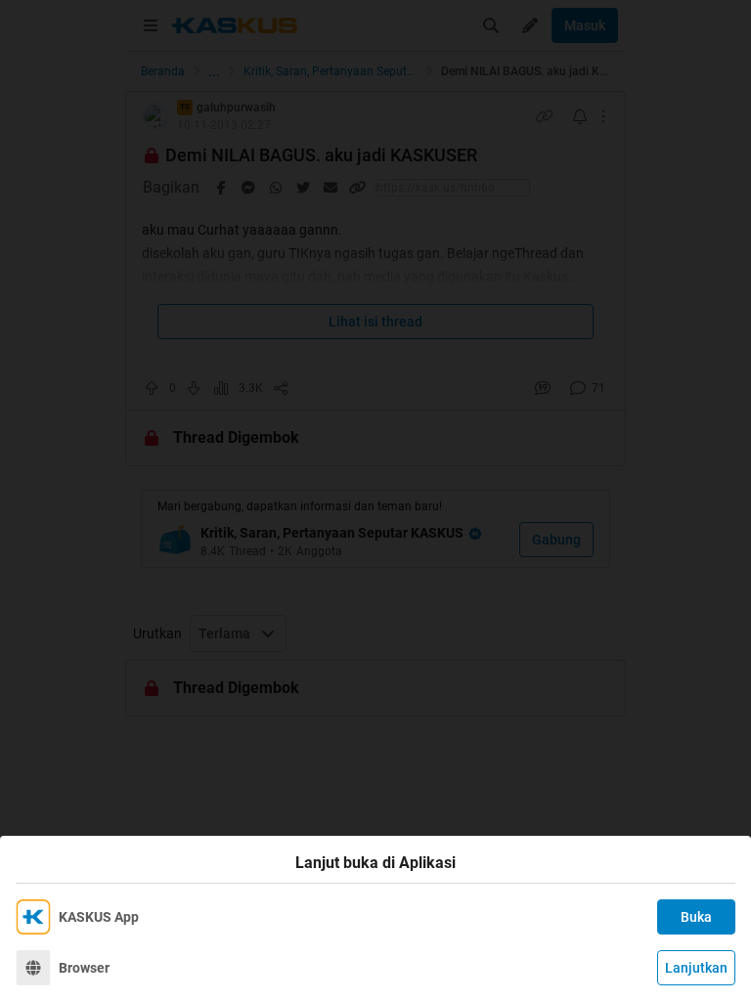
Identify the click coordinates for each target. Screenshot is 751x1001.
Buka (696, 917)
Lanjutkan (696, 968)
